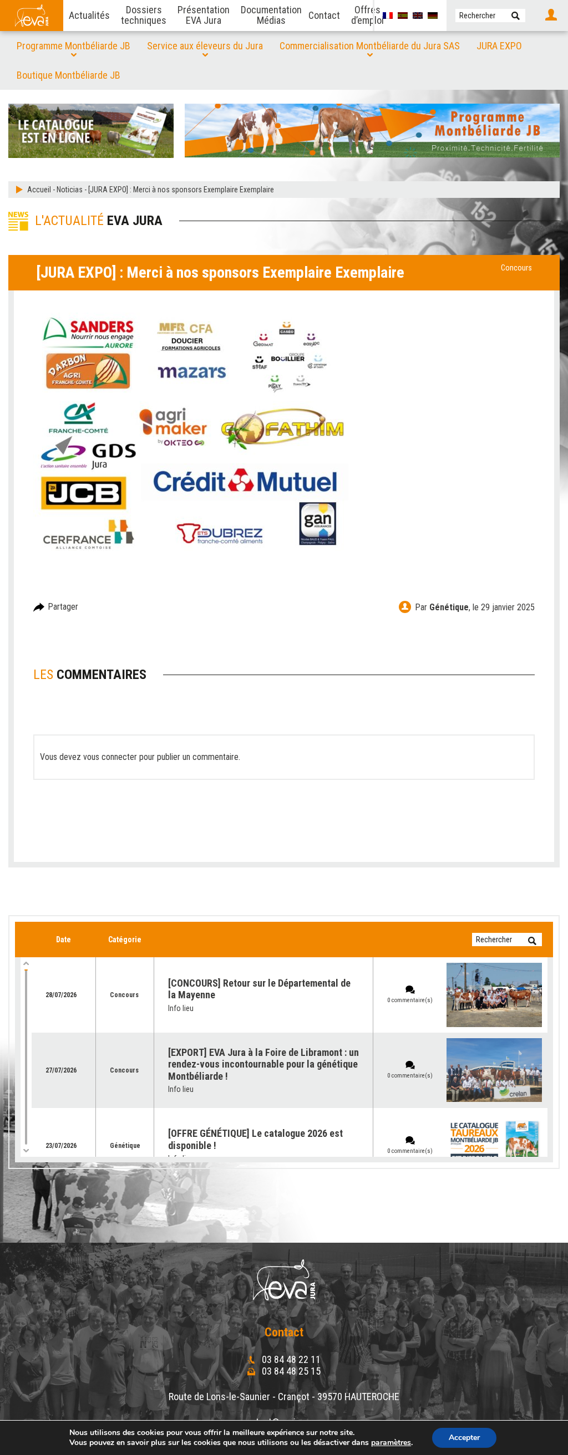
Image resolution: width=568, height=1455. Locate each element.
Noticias (70, 189)
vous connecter (110, 757)
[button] (515, 15)
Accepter (464, 1437)
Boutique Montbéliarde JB (68, 75)
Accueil (39, 189)
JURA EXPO (499, 46)
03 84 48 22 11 (290, 1359)
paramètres (391, 1443)
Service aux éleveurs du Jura (205, 46)
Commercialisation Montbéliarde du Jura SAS (370, 46)
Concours (516, 267)
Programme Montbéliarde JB (73, 46)
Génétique (449, 607)
